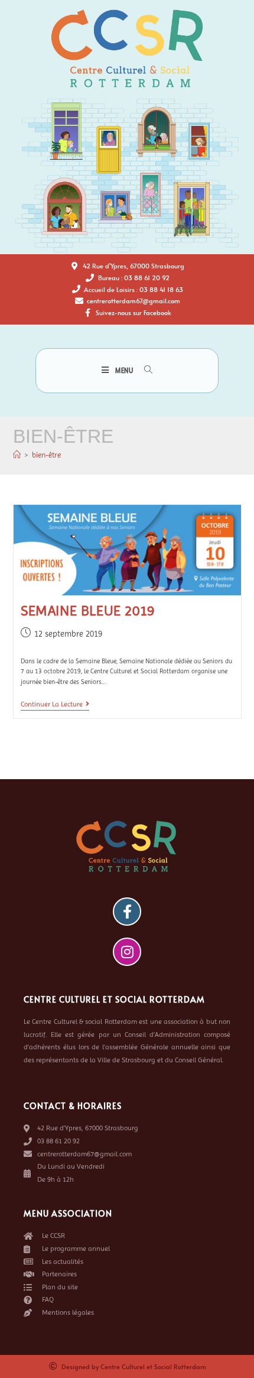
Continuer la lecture (55, 704)
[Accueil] (17, 454)
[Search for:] (144, 371)
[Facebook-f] (127, 911)
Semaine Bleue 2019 (88, 610)
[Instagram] (127, 952)
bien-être (46, 454)
